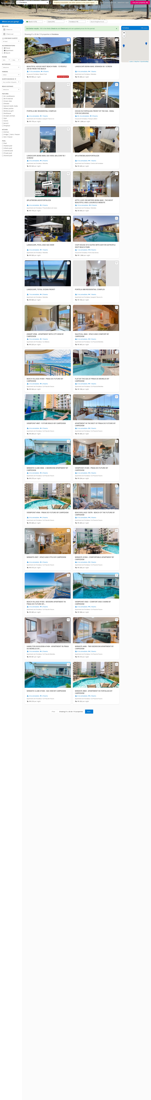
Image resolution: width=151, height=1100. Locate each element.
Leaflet (131, 61)
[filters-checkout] (4, 34)
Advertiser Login (123, 2)
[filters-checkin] (4, 29)
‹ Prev (53, 712)
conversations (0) (109, 2)
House (7, 48)
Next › (89, 712)
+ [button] (124, 32)
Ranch (7, 53)
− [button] (124, 36)
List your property (139, 2)
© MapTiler (136, 61)
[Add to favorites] (68, 39)
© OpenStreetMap (143, 61)
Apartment (9, 50)
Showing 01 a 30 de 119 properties (71, 712)
